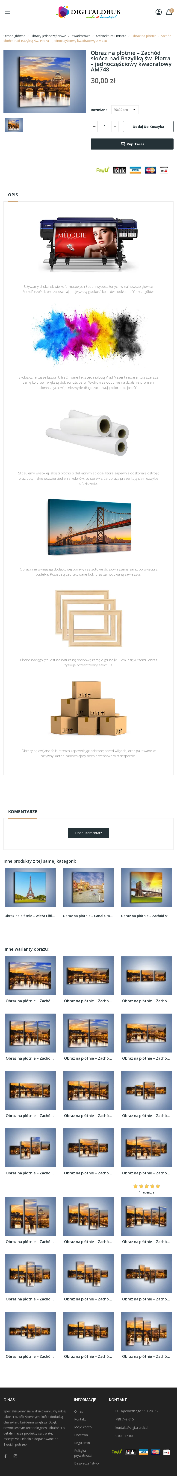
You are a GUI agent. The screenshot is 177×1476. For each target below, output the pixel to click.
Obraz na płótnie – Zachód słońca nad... (30, 1001)
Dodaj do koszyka (148, 126)
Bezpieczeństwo (86, 1463)
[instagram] (15, 1456)
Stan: (84, 803)
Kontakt (80, 1419)
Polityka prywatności (83, 1453)
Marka (75, 789)
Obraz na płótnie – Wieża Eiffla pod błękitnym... (30, 916)
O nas (78, 1411)
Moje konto (83, 1427)
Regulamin (82, 1443)
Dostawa (81, 1435)
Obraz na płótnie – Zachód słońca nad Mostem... (146, 916)
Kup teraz (135, 144)
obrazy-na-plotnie (95, 790)
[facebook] (5, 1456)
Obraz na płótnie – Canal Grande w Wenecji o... (88, 916)
